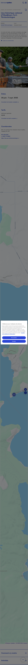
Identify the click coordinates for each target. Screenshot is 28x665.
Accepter (14, 341)
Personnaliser (14, 337)
